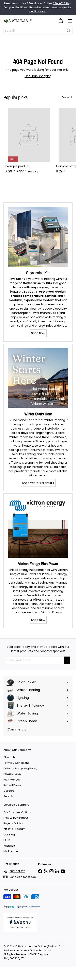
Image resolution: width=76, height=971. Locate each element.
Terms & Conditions (16, 763)
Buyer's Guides (13, 823)
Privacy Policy (12, 774)
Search (8, 796)
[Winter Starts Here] (38, 378)
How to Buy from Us (16, 818)
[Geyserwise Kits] (38, 237)
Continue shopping (38, 76)
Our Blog (9, 834)
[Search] (68, 30)
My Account (11, 851)
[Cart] (60, 21)
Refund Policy (12, 785)
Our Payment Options (17, 812)
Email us (34, 3)
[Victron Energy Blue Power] (38, 528)
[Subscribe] (67, 660)
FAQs (6, 840)
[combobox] (38, 30)
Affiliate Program (14, 829)
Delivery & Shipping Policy (20, 768)
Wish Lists (9, 846)
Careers (8, 791)
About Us (9, 757)
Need (8, 3)
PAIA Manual (11, 780)
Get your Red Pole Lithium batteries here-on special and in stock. (37, 9)
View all (67, 97)
